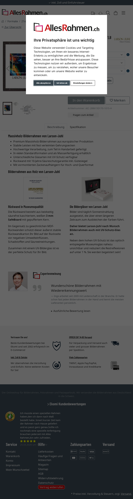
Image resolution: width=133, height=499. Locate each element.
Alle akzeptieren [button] (43, 83)
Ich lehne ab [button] (62, 83)
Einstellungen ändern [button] (82, 83)
